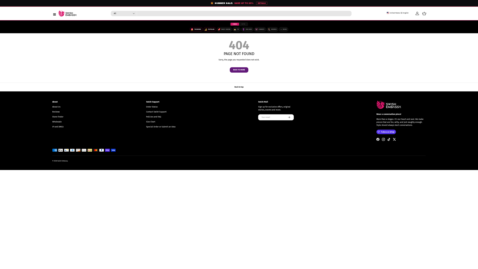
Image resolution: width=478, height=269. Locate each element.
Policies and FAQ (153, 117)
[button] (424, 13)
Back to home (239, 70)
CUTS (243, 24)
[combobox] (231, 13)
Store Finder (57, 117)
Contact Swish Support (156, 112)
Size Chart (150, 122)
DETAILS (262, 3)
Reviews (56, 112)
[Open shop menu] (54, 14)
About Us (56, 107)
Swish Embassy (62, 161)
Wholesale (57, 122)
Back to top (239, 87)
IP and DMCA (57, 127)
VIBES (235, 24)
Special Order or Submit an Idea (161, 127)
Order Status (152, 107)
